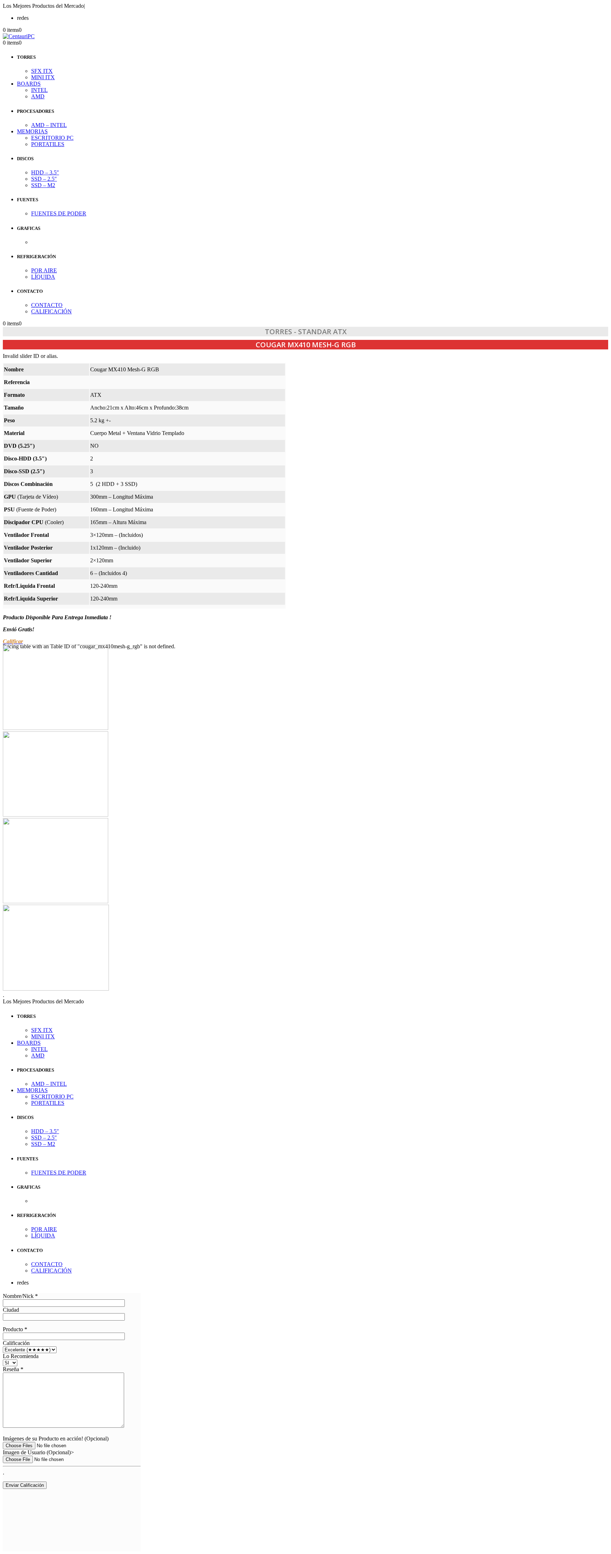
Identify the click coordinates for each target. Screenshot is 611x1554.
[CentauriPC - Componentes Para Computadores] (19, 36)
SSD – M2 (43, 185)
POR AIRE (44, 270)
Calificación (16, 1343)
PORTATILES (47, 144)
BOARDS (29, 84)
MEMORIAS (32, 131)
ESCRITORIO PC (52, 138)
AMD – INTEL (49, 125)
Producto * (15, 1329)
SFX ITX (42, 71)
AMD (38, 96)
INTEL (39, 90)
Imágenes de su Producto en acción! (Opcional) (56, 1439)
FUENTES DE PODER (58, 213)
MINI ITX (43, 77)
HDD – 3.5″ (45, 172)
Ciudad (11, 1310)
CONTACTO (47, 305)
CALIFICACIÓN (51, 311)
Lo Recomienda (21, 1356)
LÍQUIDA (43, 277)
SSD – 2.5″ (44, 179)
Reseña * (13, 1369)
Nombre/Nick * (20, 1296)
